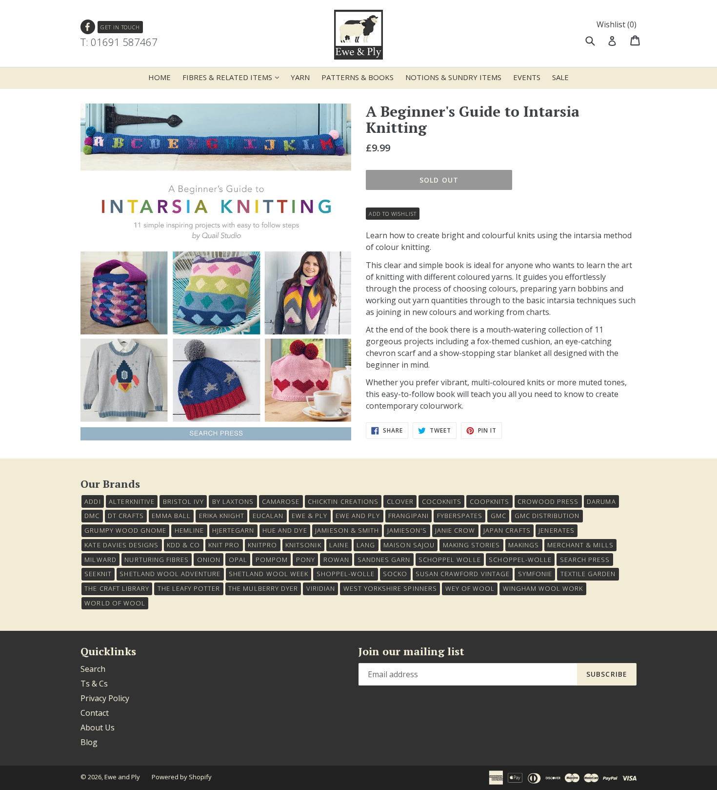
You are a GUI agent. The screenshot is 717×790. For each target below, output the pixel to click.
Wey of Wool (470, 588)
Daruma (601, 501)
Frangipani (408, 515)
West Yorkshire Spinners (390, 588)
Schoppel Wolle (449, 559)
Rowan (336, 559)
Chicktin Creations (343, 501)
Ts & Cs (94, 683)
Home (159, 77)
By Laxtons (233, 501)
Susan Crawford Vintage (463, 573)
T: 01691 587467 (119, 42)
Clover (400, 501)
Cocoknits (441, 501)
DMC (92, 515)
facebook (88, 27)
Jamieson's (407, 530)
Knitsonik (303, 545)
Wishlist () (617, 24)
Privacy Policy (104, 698)
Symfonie (535, 573)
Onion (208, 559)
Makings (523, 545)
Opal (238, 559)
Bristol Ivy (183, 501)
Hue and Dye (284, 530)
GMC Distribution (547, 515)
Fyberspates (459, 515)
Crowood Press (548, 501)
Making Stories (471, 545)
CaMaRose (280, 501)
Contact (94, 712)
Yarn (300, 77)
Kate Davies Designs (121, 545)
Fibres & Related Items (233, 77)
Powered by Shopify (182, 776)
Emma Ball (171, 515)
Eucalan (268, 515)
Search (92, 669)
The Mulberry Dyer (263, 588)
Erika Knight (221, 515)
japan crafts (506, 530)
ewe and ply (358, 515)
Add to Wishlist (392, 213)
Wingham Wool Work (543, 588)
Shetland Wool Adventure (170, 573)
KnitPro (262, 545)
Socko (395, 573)
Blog (89, 742)
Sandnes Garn (384, 559)
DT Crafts (125, 515)
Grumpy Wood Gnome (125, 530)
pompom (272, 559)
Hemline (189, 530)
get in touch (120, 27)
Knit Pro (223, 545)
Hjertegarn (233, 530)
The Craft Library (116, 588)
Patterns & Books (357, 77)
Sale (560, 77)
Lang (366, 545)
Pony (305, 559)
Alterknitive (131, 501)
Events (526, 77)
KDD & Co (183, 545)
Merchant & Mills (580, 545)
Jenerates (556, 530)
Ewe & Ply (309, 515)
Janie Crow (455, 530)
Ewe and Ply (122, 776)
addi (92, 501)
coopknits (489, 501)
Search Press (585, 559)
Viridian (320, 588)
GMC (498, 515)
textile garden (588, 573)
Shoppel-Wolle (346, 573)
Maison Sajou (408, 545)
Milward (100, 559)
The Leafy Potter (189, 588)
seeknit (97, 573)
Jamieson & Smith (347, 530)
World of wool (114, 603)
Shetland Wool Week (268, 573)
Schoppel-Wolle (520, 559)
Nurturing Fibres (156, 559)
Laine (338, 545)
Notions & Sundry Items (453, 77)
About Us (97, 727)
